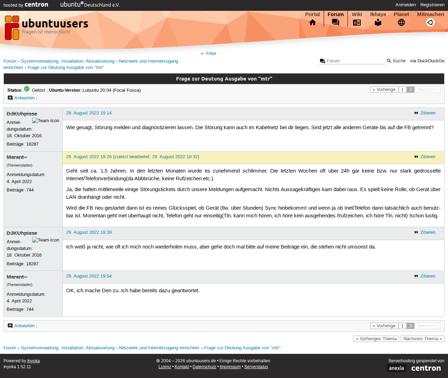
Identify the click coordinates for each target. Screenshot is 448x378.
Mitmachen (430, 14)
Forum (336, 14)
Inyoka (33, 361)
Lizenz (165, 367)
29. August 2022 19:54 (89, 276)
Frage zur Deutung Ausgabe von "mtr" (66, 67)
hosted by (14, 5)
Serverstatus (256, 367)
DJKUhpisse (22, 113)
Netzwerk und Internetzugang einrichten (159, 348)
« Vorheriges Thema (376, 339)
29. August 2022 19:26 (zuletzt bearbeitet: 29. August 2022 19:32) (132, 157)
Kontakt (182, 367)
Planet (401, 14)
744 (30, 190)
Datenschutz (204, 367)
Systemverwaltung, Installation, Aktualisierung (67, 61)
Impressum (230, 367)
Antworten (24, 98)
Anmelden (406, 5)
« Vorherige (384, 89)
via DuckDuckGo (427, 61)
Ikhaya (378, 14)
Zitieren (427, 113)
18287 (32, 144)
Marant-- (17, 157)
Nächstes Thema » (423, 339)
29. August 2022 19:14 (89, 113)
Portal (312, 14)
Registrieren (432, 5)
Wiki (357, 14)
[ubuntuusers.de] (47, 30)
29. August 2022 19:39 (89, 232)
